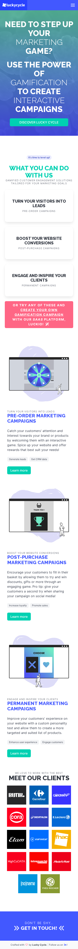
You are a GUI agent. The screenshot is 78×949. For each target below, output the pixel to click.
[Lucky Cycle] (13, 5)
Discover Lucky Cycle (39, 122)
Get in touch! (39, 928)
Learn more (19, 470)
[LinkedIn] (65, 944)
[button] (73, 5)
